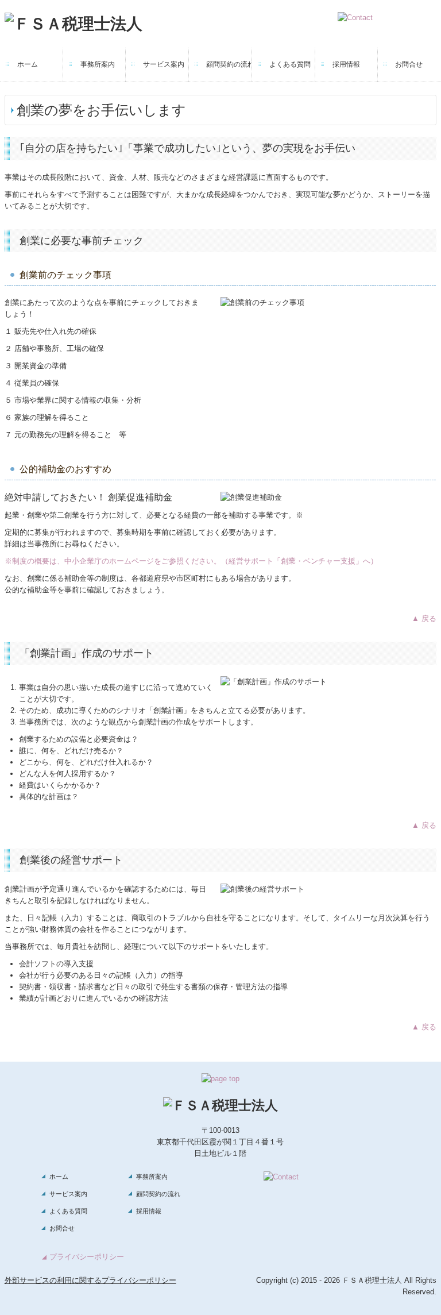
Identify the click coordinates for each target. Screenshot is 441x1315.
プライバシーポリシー (86, 1256)
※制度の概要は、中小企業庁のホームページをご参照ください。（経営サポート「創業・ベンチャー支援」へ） (191, 561)
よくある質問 (290, 64)
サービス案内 (163, 64)
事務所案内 (97, 64)
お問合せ (409, 64)
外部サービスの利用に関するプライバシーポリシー (90, 1280)
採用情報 (346, 64)
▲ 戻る (424, 618)
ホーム (27, 64)
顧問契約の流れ (229, 64)
